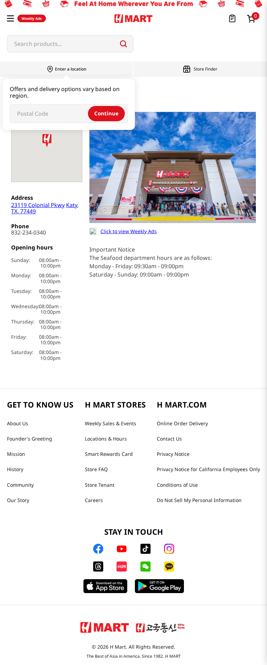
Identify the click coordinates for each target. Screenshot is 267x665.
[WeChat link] (145, 566)
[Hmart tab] (104, 627)
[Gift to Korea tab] (160, 627)
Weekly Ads (32, 18)
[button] (10, 18)
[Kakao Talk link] (169, 566)
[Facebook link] (98, 549)
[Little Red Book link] (121, 566)
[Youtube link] (122, 548)
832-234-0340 (28, 232)
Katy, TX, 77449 (45, 208)
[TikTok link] (145, 549)
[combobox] (70, 43)
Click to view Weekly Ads (128, 231)
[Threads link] (98, 566)
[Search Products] (123, 43)
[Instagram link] (169, 549)
